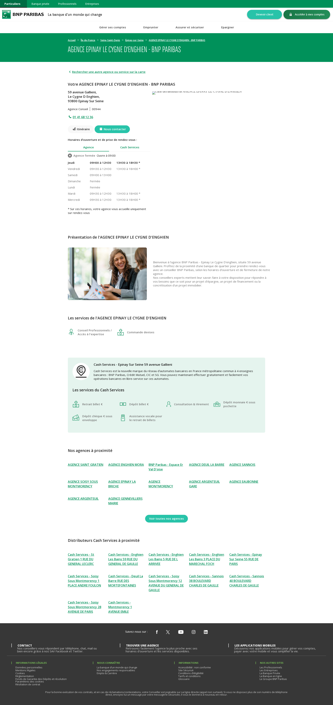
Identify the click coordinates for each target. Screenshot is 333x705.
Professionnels (67, 4)
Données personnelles (28, 667)
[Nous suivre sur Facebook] (157, 632)
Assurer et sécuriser (190, 27)
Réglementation (24, 676)
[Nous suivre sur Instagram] (193, 632)
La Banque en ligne (271, 676)
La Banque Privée (270, 673)
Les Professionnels (271, 667)
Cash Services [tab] (129, 147)
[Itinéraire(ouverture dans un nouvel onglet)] (208, 92)
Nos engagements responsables (116, 670)
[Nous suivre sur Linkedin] (206, 632)
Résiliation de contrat (27, 684)
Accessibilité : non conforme (194, 667)
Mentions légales (25, 670)
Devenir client (264, 14)
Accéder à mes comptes (310, 14)
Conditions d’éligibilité (191, 673)
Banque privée (40, 4)
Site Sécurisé (185, 670)
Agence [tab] (88, 147)
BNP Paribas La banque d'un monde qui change (23, 14)
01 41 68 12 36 (83, 117)
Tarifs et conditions (189, 676)
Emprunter (150, 27)
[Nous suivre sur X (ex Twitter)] (168, 632)
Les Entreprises (269, 670)
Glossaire (184, 679)
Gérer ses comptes (112, 27)
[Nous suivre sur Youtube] (180, 632)
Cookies (20, 673)
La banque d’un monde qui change (117, 667)
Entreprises (92, 4)
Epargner (227, 27)
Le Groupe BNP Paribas (273, 679)
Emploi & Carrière (107, 673)
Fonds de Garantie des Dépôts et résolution (41, 679)
